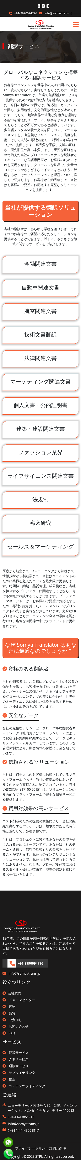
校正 (11, 1079)
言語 (11, 1006)
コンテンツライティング (26, 1086)
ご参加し (15, 1019)
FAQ (11, 1033)
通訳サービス (18, 1066)
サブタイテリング (21, 1072)
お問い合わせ (18, 1026)
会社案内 (14, 993)
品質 (11, 1013)
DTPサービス (18, 1059)
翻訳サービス (18, 1052)
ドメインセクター (21, 999)
